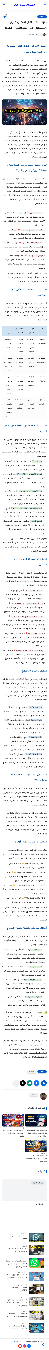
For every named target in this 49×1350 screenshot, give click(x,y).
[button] (36, 1083)
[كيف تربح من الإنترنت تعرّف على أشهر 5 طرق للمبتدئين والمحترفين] (36, 1301)
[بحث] (4, 5)
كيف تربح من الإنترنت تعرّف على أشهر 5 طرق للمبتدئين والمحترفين (16, 1303)
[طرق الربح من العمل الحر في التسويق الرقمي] (36, 1250)
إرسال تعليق (38, 1183)
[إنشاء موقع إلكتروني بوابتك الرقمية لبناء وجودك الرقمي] (36, 1276)
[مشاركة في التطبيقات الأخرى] (16, 1083)
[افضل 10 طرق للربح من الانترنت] (36, 1289)
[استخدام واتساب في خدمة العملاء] (36, 1237)
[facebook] (29, 1346)
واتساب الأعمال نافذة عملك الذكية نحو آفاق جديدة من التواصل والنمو (16, 1264)
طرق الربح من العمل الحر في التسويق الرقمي (16, 1250)
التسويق (42, 17)
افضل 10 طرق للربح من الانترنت (18, 1289)
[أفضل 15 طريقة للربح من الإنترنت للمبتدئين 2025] (36, 1328)
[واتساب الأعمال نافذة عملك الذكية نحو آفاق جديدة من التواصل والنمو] (36, 1263)
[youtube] (20, 1346)
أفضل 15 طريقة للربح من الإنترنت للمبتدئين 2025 (17, 1327)
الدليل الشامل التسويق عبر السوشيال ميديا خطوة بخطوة (13, 1133)
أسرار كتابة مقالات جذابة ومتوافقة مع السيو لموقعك (16, 1315)
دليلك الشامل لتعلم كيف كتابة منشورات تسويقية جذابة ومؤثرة (37, 1133)
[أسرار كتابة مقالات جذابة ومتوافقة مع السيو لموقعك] (36, 1315)
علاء (40, 34)
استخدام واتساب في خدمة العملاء (17, 1237)
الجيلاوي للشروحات (24, 5)
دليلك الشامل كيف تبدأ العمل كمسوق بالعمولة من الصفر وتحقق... (36, 1159)
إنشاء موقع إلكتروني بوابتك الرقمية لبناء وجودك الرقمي (16, 1276)
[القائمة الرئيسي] (45, 5)
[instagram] (24, 1346)
